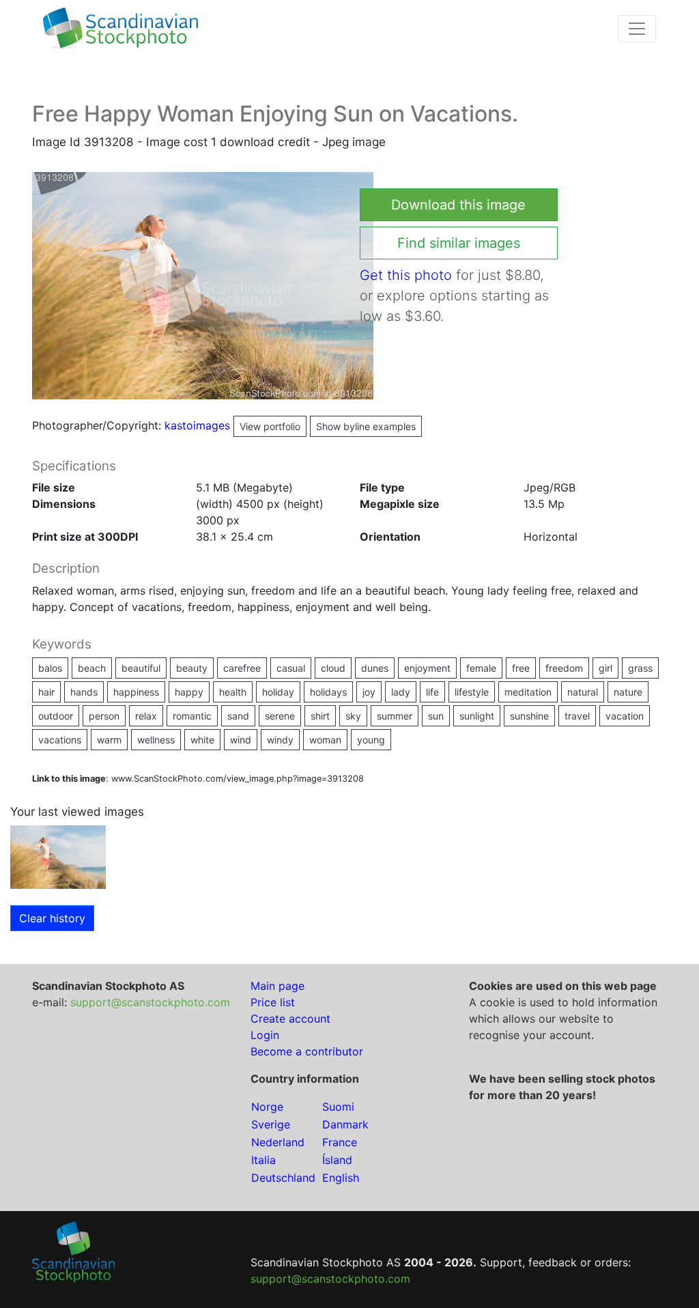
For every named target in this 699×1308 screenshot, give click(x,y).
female (481, 668)
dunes (374, 668)
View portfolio (270, 426)
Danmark (345, 1124)
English (340, 1177)
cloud (333, 668)
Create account (290, 1018)
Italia (263, 1160)
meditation (528, 692)
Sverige (270, 1124)
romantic (192, 716)
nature (628, 692)
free (521, 668)
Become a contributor (307, 1051)
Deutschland (283, 1177)
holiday (278, 692)
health (232, 692)
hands (84, 692)
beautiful (141, 668)
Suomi (338, 1106)
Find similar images (458, 243)
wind (240, 739)
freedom (564, 668)
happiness (136, 692)
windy (280, 739)
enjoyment (427, 668)
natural (582, 692)
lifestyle (472, 692)
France (339, 1142)
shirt (320, 716)
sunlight (476, 716)
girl (605, 668)
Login (265, 1035)
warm (109, 739)
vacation (624, 716)
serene (280, 716)
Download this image (458, 205)
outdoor (55, 716)
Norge (267, 1106)
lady (400, 692)
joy (368, 692)
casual (290, 668)
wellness (156, 739)
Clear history (52, 918)
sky (353, 716)
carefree (242, 668)
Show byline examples (366, 426)
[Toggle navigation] (637, 28)
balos (50, 668)
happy (189, 692)
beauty (192, 668)
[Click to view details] (58, 856)
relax (146, 716)
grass (640, 668)
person (104, 716)
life (432, 692)
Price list (273, 1002)
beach (92, 668)
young (371, 739)
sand (238, 716)
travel (577, 716)
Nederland (277, 1142)
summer (394, 716)
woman (325, 739)
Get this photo (406, 275)
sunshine (529, 716)
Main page (277, 986)
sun (436, 716)
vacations (59, 739)
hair (46, 692)
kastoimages (232, 425)
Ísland (337, 1160)
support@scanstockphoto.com (150, 1002)
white (202, 739)
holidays (328, 692)
